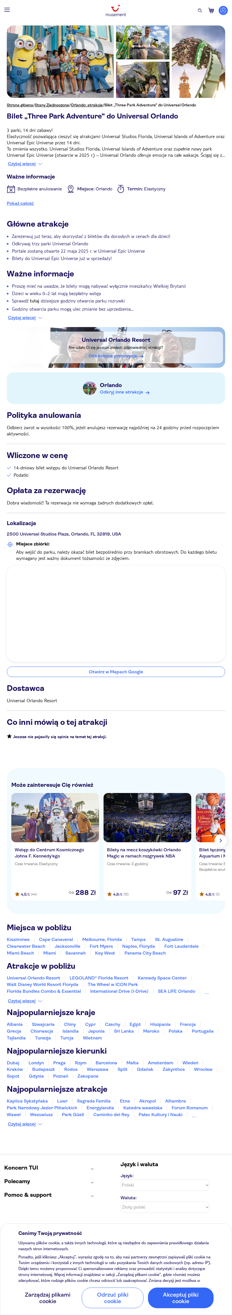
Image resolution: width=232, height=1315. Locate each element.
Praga (59, 1062)
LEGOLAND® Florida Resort (99, 978)
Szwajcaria (43, 1024)
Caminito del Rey (111, 1114)
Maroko (151, 1031)
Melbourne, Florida (102, 939)
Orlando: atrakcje (87, 105)
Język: (127, 1175)
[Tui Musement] (116, 10)
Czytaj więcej (22, 164)
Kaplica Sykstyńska (27, 1101)
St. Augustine (169, 939)
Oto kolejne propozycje (113, 355)
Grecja (14, 1031)
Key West (105, 953)
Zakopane (88, 1076)
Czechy (112, 1024)
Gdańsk (145, 1069)
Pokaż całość (20, 203)
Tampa (138, 939)
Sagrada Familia (94, 1101)
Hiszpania (160, 1024)
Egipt (135, 1024)
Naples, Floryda (138, 946)
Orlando (111, 385)
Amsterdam (160, 1062)
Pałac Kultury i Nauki (160, 1114)
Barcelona (106, 1062)
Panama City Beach (145, 953)
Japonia (96, 1031)
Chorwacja (42, 1031)
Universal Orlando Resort (116, 340)
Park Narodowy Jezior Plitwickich (42, 1107)
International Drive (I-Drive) (119, 991)
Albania (15, 1024)
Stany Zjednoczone (52, 105)
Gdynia (36, 1076)
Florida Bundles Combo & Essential (44, 991)
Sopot (13, 1076)
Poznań (60, 1076)
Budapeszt (43, 1069)
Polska (175, 1031)
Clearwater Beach (26, 946)
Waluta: (129, 1197)
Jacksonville (67, 946)
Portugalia (203, 1031)
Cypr (90, 1024)
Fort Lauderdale (181, 946)
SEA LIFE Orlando (176, 991)
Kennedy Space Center (162, 978)
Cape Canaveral (56, 939)
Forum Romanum (190, 1107)
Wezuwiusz (41, 1114)
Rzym (80, 1062)
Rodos (71, 1069)
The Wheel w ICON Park (113, 984)
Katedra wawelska (142, 1107)
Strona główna (20, 105)
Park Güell (73, 1114)
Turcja (67, 1038)
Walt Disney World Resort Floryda (42, 984)
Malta (132, 1062)
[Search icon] (200, 10)
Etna (125, 1101)
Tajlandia (16, 1038)
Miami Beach (20, 953)
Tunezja (43, 1038)
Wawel (14, 1114)
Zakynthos (174, 1069)
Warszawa (97, 1069)
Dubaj (13, 1062)
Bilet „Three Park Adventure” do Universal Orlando (150, 105)
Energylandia (100, 1107)
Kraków (15, 1069)
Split (123, 1069)
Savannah (75, 953)
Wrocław (203, 1069)
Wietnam (92, 1038)
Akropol (147, 1101)
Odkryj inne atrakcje (121, 392)
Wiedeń (190, 1062)
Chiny (70, 1024)
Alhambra (175, 1101)
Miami (49, 953)
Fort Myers (101, 946)
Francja (188, 1024)
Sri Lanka (124, 1031)
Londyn (36, 1062)
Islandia (71, 1031)
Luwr (62, 1101)
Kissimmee (18, 939)
